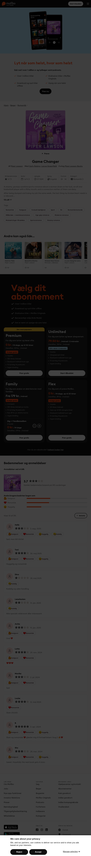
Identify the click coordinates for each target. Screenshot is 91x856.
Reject (19, 852)
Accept (38, 852)
